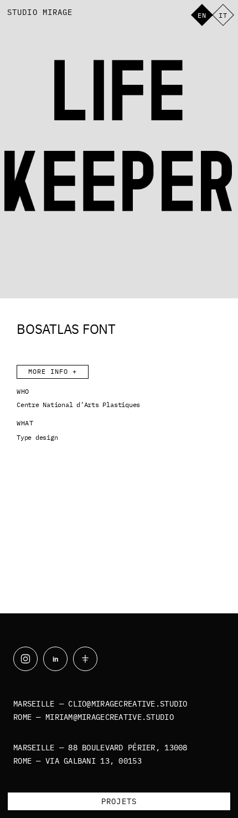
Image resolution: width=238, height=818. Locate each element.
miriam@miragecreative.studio (109, 717)
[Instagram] (25, 659)
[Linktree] (85, 659)
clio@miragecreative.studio (127, 704)
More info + (52, 371)
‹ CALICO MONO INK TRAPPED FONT (56, 519)
